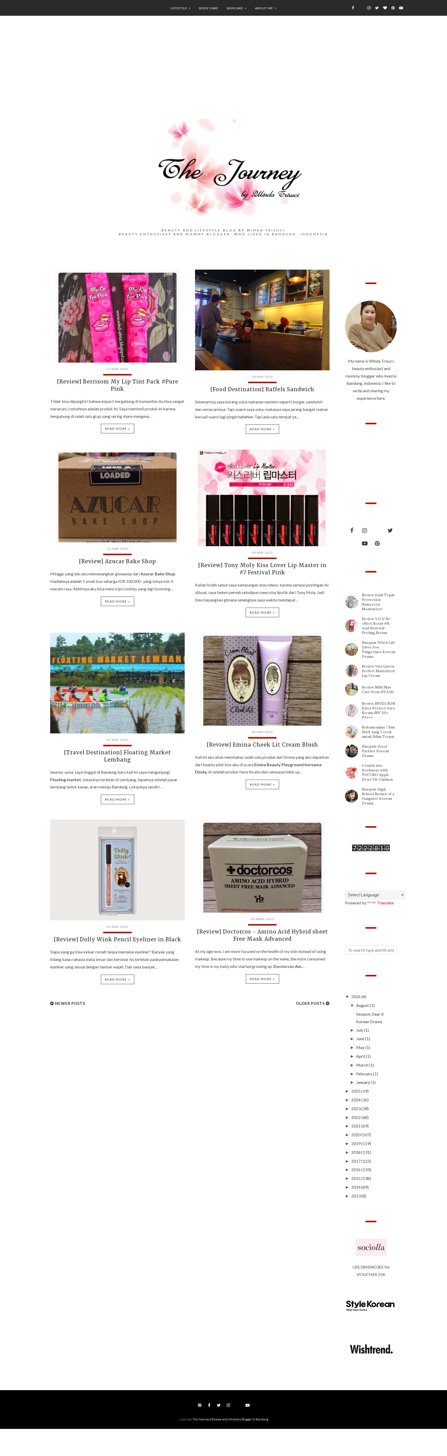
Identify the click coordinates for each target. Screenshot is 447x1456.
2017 (356, 1160)
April (361, 1056)
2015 (356, 1178)
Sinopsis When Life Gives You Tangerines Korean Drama (378, 649)
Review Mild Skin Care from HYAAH (378, 689)
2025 (356, 1091)
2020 (356, 1134)
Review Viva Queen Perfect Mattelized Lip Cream (378, 671)
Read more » (117, 428)
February (364, 1073)
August (363, 1005)
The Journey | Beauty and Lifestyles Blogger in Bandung (230, 1419)
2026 (356, 996)
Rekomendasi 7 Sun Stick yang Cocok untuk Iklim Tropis (378, 732)
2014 (356, 1187)
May (360, 1047)
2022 (356, 1117)
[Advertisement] (223, 72)
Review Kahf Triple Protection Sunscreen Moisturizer (378, 602)
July (360, 1030)
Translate (385, 902)
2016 (356, 1169)
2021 (356, 1125)
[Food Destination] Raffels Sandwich (262, 389)
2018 (356, 1152)
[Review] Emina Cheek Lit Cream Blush (262, 744)
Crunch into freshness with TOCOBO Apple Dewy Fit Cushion (377, 772)
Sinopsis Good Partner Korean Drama (375, 751)
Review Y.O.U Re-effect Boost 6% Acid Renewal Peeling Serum (377, 625)
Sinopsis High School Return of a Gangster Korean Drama (378, 796)
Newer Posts (70, 1003)
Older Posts (310, 1003)
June (360, 1038)
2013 (356, 1195)
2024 (356, 1099)
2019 (356, 1143)
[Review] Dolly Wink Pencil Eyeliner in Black (117, 939)
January (363, 1082)
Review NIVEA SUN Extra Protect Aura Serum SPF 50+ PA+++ (378, 710)
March (362, 1064)
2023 (356, 1108)
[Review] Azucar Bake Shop (117, 561)
